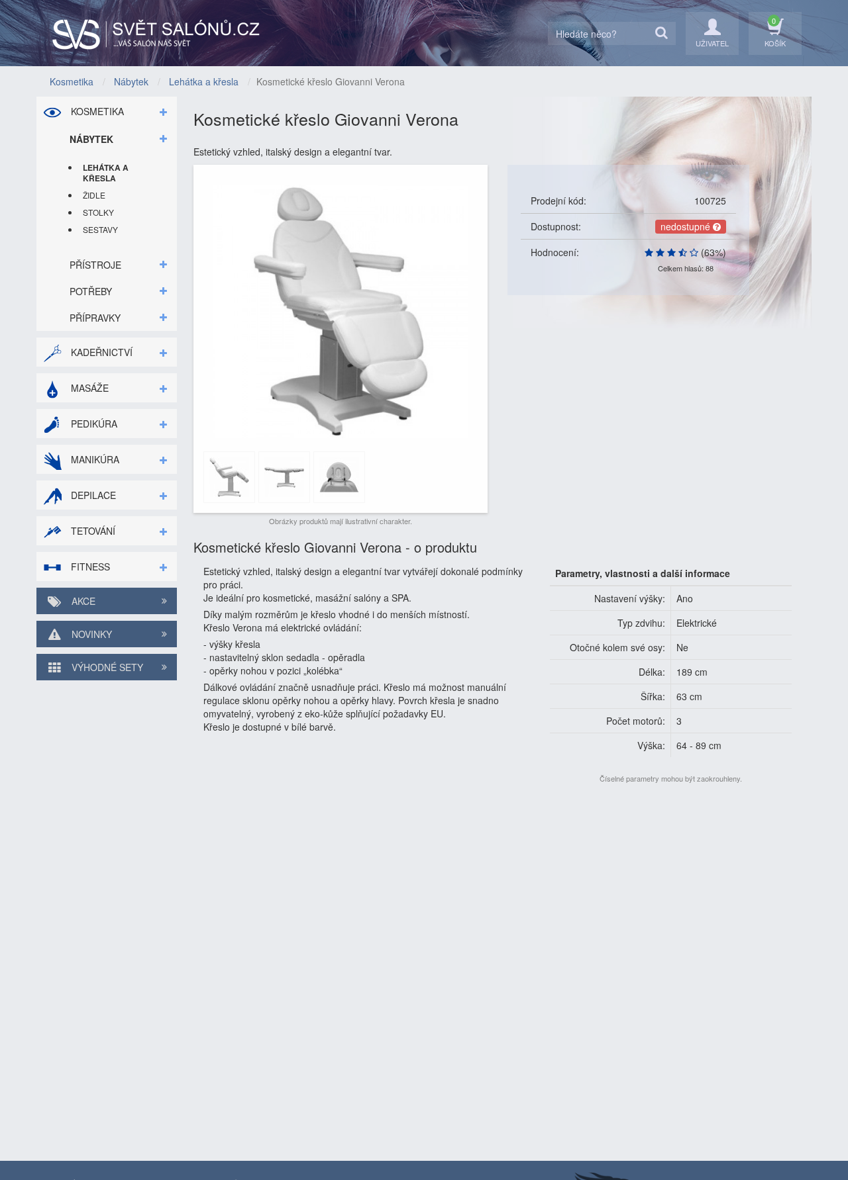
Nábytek (91, 139)
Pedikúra (92, 423)
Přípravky (95, 317)
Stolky (98, 212)
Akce (82, 601)
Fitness (89, 566)
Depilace (92, 495)
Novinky (90, 634)
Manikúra (93, 459)
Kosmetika (96, 111)
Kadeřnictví (100, 352)
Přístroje (95, 264)
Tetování (91, 530)
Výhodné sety (106, 667)
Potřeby (91, 291)
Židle (94, 195)
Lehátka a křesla (106, 172)
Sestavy (100, 229)
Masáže (88, 387)
